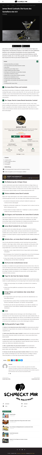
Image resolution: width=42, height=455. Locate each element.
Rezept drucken (26, 46)
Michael (5, 14)
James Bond (7, 67)
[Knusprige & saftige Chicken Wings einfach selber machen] (5, 422)
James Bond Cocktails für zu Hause (11, 73)
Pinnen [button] (26, 136)
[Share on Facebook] (12, 360)
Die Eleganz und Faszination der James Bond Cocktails (15, 72)
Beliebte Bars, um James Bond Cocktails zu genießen (15, 75)
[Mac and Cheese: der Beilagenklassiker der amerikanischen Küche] (5, 428)
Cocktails (12, 5)
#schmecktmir (35, 177)
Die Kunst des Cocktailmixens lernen (12, 76)
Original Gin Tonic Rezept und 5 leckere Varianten (18, 439)
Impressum (19, 453)
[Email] (22, 449)
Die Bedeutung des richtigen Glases (11, 68)
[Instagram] (17, 449)
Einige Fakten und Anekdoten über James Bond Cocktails (16, 80)
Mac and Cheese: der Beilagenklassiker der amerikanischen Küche (21, 427)
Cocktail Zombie (12, 414)
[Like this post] (9, 360)
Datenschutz (23, 453)
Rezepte (8, 5)
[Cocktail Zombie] (5, 416)
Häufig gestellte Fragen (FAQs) (11, 83)
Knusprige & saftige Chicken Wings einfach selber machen (20, 420)
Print (16, 136)
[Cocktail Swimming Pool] (5, 435)
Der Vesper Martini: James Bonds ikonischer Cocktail (15, 65)
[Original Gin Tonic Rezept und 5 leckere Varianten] (5, 441)
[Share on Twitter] (14, 360)
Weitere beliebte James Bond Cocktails (12, 70)
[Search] (39, 1)
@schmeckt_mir (24, 177)
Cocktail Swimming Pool (14, 433)
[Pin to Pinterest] (17, 360)
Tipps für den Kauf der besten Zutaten (12, 78)
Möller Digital (32, 453)
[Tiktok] (24, 449)
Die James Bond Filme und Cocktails (11, 64)
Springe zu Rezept (17, 46)
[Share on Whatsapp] (19, 360)
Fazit (6, 81)
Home (3, 5)
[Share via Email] (21, 360)
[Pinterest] (19, 449)
